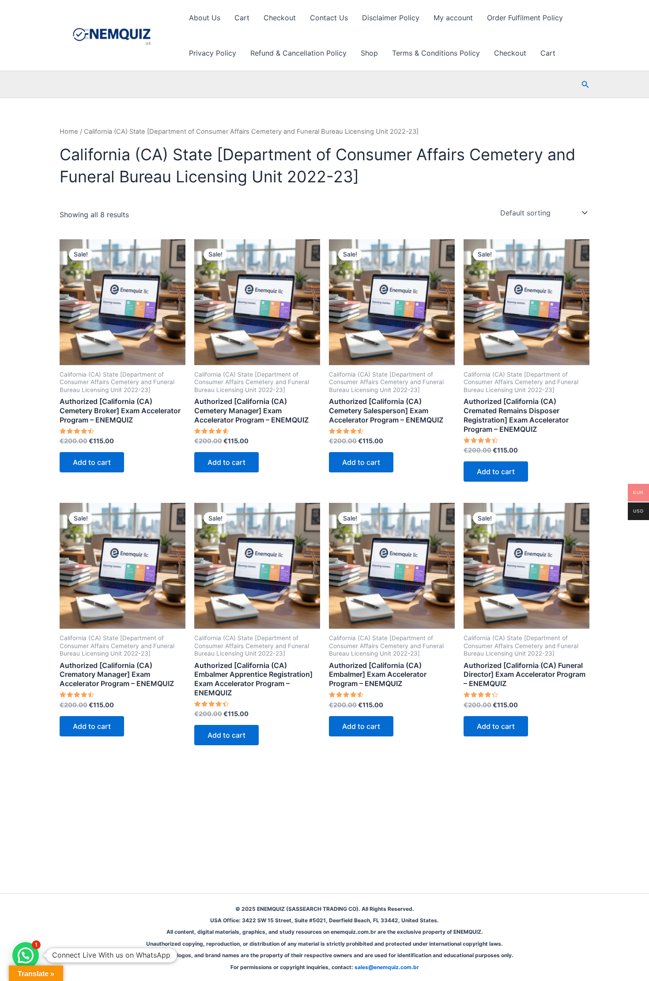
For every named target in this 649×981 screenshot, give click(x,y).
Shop (369, 53)
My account (453, 17)
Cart (241, 17)
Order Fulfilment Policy (525, 17)
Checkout (280, 17)
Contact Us (329, 17)
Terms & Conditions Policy (436, 53)
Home (69, 132)
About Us (204, 17)
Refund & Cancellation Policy (298, 53)
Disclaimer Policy (390, 17)
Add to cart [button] (92, 462)
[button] (585, 84)
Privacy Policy (212, 53)
